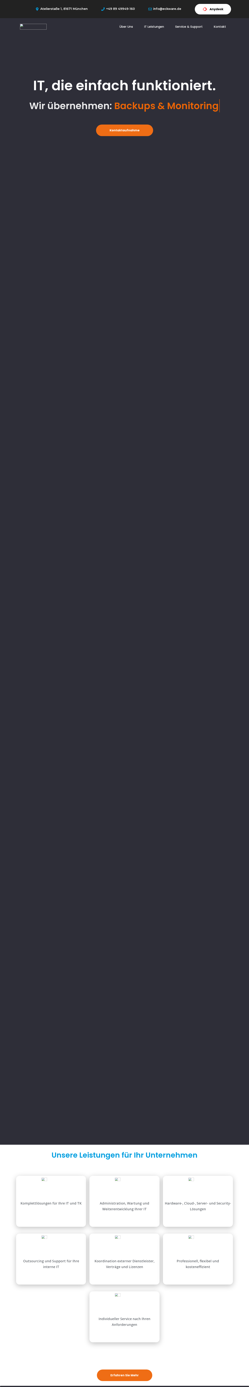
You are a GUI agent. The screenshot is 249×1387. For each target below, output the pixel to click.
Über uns (126, 26)
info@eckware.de (167, 9)
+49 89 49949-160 (120, 9)
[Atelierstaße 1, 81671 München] (37, 9)
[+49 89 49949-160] (103, 9)
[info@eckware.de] (150, 9)
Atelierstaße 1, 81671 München (64, 9)
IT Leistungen (154, 26)
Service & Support (189, 26)
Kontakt (220, 26)
